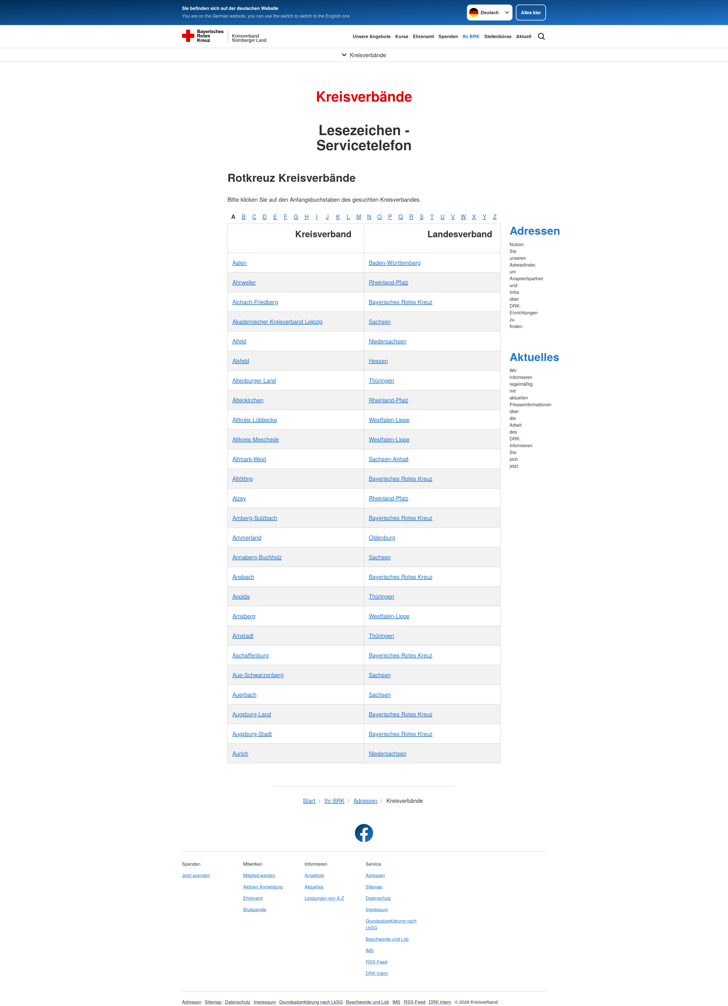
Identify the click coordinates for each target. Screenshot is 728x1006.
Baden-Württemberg (395, 262)
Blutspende (254, 909)
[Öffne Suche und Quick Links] (541, 36)
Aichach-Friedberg (255, 302)
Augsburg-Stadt (252, 733)
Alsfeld (240, 360)
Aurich (240, 753)
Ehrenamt (423, 36)
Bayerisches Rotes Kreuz (401, 302)
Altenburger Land (254, 380)
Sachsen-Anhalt (389, 459)
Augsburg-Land (251, 714)
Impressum (377, 909)
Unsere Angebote (372, 36)
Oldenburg (382, 537)
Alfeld (239, 341)
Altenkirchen (247, 400)
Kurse (401, 36)
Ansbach (243, 576)
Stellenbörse (498, 36)
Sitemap (374, 886)
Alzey (239, 498)
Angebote (314, 875)
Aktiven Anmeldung (263, 886)
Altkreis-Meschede (255, 439)
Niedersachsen (387, 341)
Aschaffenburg (250, 655)
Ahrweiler (244, 282)
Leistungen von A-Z (324, 898)
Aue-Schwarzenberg (258, 675)
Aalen (239, 262)
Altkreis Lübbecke (254, 419)
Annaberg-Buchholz (257, 557)
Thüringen (381, 380)
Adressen (535, 230)
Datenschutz (378, 898)
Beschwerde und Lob (387, 939)
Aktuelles (534, 356)
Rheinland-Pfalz (388, 282)
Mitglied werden (259, 875)
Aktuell (523, 36)
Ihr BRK (471, 36)
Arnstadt (243, 635)
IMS (370, 950)
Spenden (448, 36)
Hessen (378, 360)
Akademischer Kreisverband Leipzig (277, 321)
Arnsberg (243, 616)
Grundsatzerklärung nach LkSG (391, 924)
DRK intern (377, 973)
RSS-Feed (376, 961)
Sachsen (380, 321)
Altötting (242, 478)
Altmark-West (249, 459)
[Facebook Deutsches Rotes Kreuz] (364, 833)
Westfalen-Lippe (389, 419)
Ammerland (246, 537)
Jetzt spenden (196, 875)
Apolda (241, 596)
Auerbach (244, 694)
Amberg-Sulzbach (254, 518)
